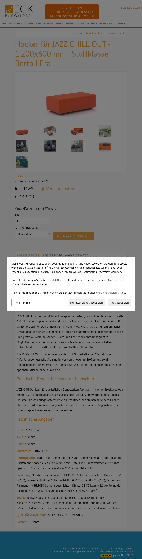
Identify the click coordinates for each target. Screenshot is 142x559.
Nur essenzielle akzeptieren (86, 302)
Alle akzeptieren (119, 302)
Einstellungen (21, 302)
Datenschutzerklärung (112, 292)
